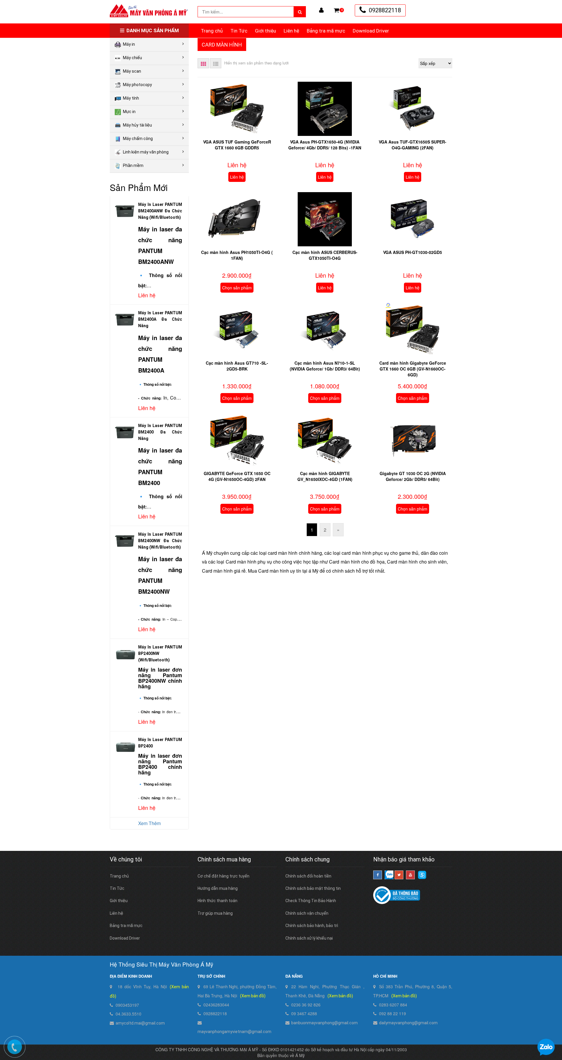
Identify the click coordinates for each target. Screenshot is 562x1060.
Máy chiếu (132, 57)
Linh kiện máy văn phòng (146, 152)
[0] (336, 10)
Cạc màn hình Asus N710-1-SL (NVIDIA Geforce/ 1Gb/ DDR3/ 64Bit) (325, 366)
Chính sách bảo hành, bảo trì (311, 925)
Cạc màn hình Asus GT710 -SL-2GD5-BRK (237, 366)
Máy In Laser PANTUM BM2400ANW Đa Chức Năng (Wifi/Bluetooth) (160, 211)
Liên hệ (291, 31)
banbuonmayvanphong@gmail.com (324, 1022)
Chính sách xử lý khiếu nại (309, 938)
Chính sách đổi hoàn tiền (308, 876)
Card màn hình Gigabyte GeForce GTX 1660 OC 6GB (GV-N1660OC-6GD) (412, 369)
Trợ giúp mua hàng (215, 913)
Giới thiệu (265, 31)
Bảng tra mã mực (326, 31)
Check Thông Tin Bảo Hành (310, 900)
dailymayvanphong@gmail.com (408, 1022)
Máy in (129, 44)
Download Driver (371, 31)
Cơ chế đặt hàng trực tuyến (223, 876)
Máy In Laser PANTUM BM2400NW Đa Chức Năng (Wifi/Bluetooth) (160, 540)
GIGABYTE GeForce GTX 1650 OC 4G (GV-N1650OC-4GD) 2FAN (237, 476)
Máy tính (131, 98)
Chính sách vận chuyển (306, 913)
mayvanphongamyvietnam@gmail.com (234, 1031)
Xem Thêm (149, 823)
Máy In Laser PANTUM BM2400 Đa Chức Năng (160, 432)
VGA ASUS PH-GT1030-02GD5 (412, 252)
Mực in (129, 111)
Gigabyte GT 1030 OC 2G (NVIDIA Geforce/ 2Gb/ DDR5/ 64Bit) (413, 476)
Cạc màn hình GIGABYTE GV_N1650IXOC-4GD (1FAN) (324, 476)
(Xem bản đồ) (252, 996)
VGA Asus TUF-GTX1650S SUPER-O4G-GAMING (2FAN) (412, 145)
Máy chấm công (138, 138)
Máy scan (132, 71)
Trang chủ (212, 31)
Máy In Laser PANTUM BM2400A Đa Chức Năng (160, 319)
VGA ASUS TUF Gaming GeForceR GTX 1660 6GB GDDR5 (237, 145)
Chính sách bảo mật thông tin (313, 888)
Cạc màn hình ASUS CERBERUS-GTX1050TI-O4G (324, 255)
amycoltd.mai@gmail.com (140, 1023)
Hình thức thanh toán (217, 900)
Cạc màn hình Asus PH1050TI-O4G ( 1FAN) (237, 255)
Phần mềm (133, 165)
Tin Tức (238, 31)
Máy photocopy (137, 84)
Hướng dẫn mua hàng (218, 888)
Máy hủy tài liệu (137, 125)
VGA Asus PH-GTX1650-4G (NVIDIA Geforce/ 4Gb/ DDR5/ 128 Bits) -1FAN (324, 145)
